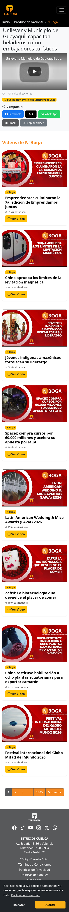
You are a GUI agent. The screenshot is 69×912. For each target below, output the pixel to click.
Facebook (15, 114)
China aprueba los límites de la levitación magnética (33, 280)
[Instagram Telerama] (38, 827)
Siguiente (54, 792)
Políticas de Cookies (34, 875)
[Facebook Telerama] (14, 827)
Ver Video (17, 219)
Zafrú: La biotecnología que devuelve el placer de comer (30, 595)
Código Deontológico (34, 859)
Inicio (6, 22)
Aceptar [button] (50, 904)
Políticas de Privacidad (34, 870)
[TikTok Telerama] (22, 827)
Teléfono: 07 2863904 (34, 848)
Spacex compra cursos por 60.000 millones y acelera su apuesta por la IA (30, 438)
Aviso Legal (34, 880)
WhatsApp (51, 114)
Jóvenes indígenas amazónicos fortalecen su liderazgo (33, 359)
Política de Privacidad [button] (25, 895)
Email (12, 123)
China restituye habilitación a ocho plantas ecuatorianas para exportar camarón (34, 677)
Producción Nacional (28, 22)
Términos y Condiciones (34, 864)
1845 (39, 792)
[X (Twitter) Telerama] (47, 827)
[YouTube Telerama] (30, 827)
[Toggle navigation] (61, 10)
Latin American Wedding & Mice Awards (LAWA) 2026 (34, 519)
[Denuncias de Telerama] (55, 827)
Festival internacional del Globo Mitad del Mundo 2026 (34, 755)
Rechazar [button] (18, 904)
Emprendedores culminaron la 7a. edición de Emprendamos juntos (33, 202)
